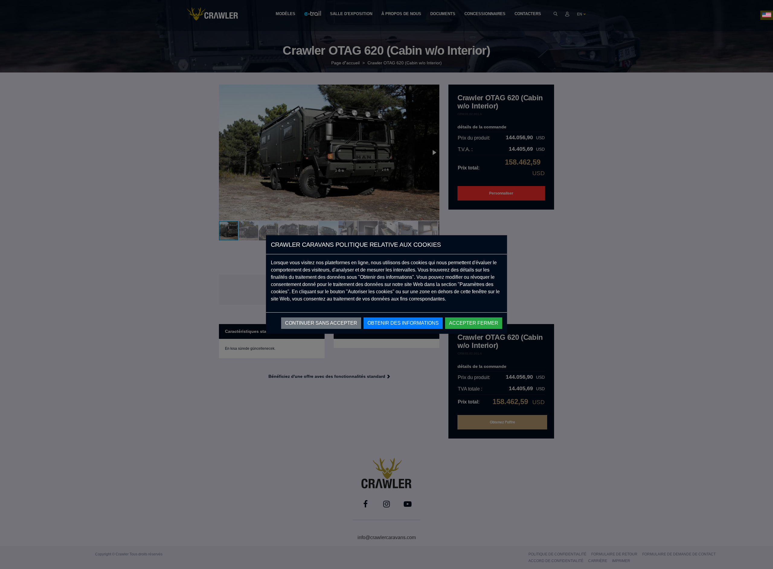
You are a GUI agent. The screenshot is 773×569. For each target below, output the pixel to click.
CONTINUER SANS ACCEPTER (321, 323)
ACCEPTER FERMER (473, 323)
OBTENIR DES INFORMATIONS (403, 323)
